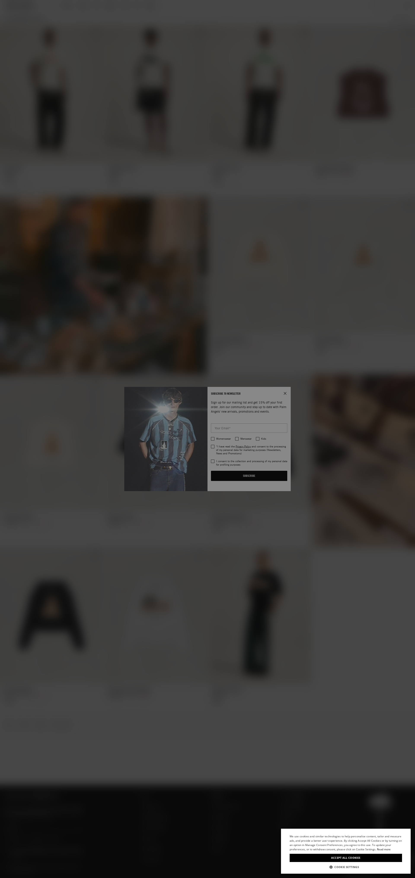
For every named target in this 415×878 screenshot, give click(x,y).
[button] (346, 867)
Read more (384, 849)
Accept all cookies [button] (345, 858)
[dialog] (346, 851)
